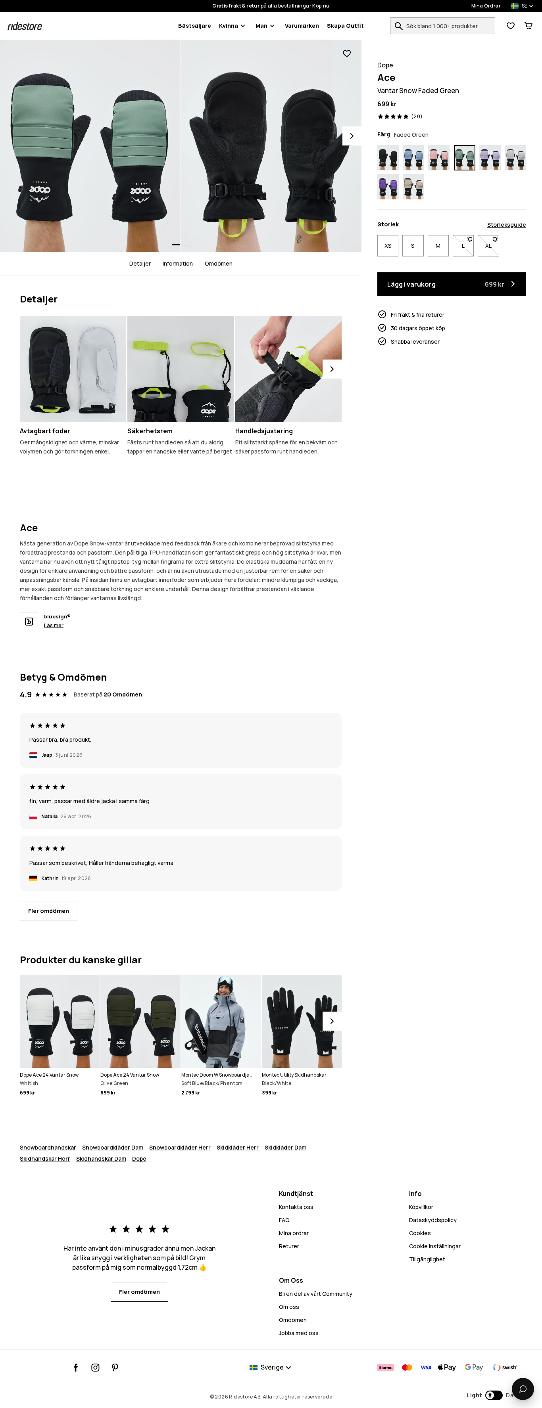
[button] (493, 1395)
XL (492, 245)
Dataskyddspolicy (433, 1220)
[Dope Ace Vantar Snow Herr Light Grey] (515, 157)
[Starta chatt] (523, 1389)
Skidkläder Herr (238, 1147)
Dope (139, 1158)
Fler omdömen (48, 910)
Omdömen (219, 263)
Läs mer (53, 625)
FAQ (284, 1220)
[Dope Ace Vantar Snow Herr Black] (388, 157)
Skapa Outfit (345, 25)
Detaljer (140, 263)
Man (261, 25)
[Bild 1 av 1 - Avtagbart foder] (73, 369)
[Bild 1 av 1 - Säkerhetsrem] (180, 369)
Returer (289, 1246)
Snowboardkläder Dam (112, 1147)
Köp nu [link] (320, 6)
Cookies (420, 1233)
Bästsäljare (194, 25)
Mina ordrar (294, 1233)
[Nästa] (332, 369)
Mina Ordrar (486, 6)
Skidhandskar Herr (45, 1158)
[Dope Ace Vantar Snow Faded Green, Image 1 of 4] (90, 146)
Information (178, 263)
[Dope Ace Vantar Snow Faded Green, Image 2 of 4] (271, 146)
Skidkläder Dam (285, 1147)
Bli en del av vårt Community (315, 1293)
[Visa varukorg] (528, 26)
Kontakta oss (296, 1207)
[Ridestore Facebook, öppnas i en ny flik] (76, 1367)
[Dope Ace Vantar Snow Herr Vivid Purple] (388, 186)
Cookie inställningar (435, 1246)
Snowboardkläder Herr (180, 1147)
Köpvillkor (421, 1207)
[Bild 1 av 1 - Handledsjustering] (288, 369)
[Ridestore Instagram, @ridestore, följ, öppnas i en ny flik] (95, 1367)
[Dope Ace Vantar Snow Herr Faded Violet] (490, 157)
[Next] (351, 135)
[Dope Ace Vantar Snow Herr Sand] (413, 186)
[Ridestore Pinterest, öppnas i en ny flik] (115, 1367)
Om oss (289, 1306)
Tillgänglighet (427, 1259)
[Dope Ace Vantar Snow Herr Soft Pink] (439, 157)
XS (388, 245)
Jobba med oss (299, 1333)
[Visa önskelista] (511, 26)
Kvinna (228, 25)
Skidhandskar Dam (101, 1158)
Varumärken (302, 25)
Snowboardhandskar (48, 1147)
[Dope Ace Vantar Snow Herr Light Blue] (413, 157)
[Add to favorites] (347, 54)
